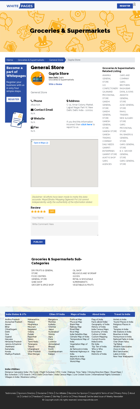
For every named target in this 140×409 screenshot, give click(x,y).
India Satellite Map (78, 334)
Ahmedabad (54, 344)
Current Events (98, 339)
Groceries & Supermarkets (31, 60)
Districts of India (99, 354)
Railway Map (76, 327)
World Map (75, 361)
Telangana (32, 344)
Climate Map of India (79, 337)
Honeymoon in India (122, 337)
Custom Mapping (99, 337)
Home (10, 60)
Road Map (74, 329)
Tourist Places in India (123, 322)
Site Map (56, 396)
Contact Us (26, 396)
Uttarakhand (33, 349)
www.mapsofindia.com (88, 400)
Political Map (76, 319)
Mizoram (32, 327)
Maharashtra (33, 319)
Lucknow (52, 342)
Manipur (31, 322)
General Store (56, 60)
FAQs (51, 393)
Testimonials (10, 393)
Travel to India (122, 314)
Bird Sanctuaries (120, 351)
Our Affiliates (61, 393)
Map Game (97, 351)
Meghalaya (33, 324)
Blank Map (74, 324)
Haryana (9, 339)
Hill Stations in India (122, 332)
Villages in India (12, 377)
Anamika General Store (106, 78)
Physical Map (76, 322)
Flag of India (97, 319)
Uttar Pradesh (34, 351)
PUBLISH (38, 242)
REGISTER (125, 6)
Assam (8, 324)
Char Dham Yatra (121, 342)
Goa (7, 334)
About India (98, 314)
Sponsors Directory (26, 393)
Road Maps (116, 372)
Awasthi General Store (124, 98)
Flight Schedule (47, 372)
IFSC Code (61, 372)
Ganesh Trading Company (107, 137)
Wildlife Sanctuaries (122, 346)
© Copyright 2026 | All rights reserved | (60, 400)
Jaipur (51, 329)
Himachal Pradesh (13, 342)
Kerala (8, 351)
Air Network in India (79, 349)
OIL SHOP (77, 270)
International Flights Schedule (106, 374)
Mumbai (52, 322)
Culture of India (99, 334)
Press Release (79, 396)
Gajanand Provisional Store (108, 95)
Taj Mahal (117, 344)
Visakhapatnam (55, 351)
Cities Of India (57, 314)
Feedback (37, 396)
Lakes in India (119, 354)
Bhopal (51, 346)
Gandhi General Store (106, 105)
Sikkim (30, 339)
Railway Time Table (77, 372)
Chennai (52, 327)
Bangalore (53, 319)
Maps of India (78, 314)
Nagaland (32, 329)
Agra (50, 337)
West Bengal (34, 354)
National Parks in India (123, 339)
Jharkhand (9, 346)
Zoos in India (119, 349)
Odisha (31, 332)
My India (95, 344)
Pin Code (34, 372)
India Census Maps (100, 329)
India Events (97, 342)
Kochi (50, 349)
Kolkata (51, 324)
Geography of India (100, 324)
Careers (47, 396)
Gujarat (8, 337)
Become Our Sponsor (78, 393)
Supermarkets (80, 282)
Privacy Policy (121, 393)
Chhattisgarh (11, 329)
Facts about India (99, 322)
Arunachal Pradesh (13, 322)
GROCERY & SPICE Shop (42, 285)
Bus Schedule (11, 374)
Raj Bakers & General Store (126, 137)
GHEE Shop (36, 282)
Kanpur (51, 354)
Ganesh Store (109, 131)
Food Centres (38, 276)
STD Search (25, 374)
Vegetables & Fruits (83, 285)
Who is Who (97, 349)
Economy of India (100, 332)
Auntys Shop (109, 157)
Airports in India (77, 356)
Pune (50, 339)
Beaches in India (120, 334)
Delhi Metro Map (77, 359)
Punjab (31, 334)
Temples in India (120, 329)
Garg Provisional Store (126, 128)
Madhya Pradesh (12, 354)
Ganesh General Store (106, 124)
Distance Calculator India (16, 372)
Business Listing (28, 377)
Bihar (7, 327)
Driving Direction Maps (98, 372)
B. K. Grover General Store (126, 154)
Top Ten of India (99, 346)
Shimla (51, 334)
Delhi (7, 332)
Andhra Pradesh (12, 319)
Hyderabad (53, 332)
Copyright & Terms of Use (101, 393)
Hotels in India (119, 319)
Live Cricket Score (82, 374)
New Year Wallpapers (123, 356)
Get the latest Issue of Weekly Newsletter (105, 396)
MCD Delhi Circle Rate (42, 374)
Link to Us (66, 396)
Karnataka (9, 349)
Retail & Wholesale (83, 279)
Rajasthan (32, 337)
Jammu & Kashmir (13, 344)
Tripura (31, 346)
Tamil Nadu (33, 342)
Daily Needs (108, 144)
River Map (74, 332)
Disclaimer (42, 393)
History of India (99, 327)
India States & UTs (16, 314)
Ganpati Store (109, 154)
